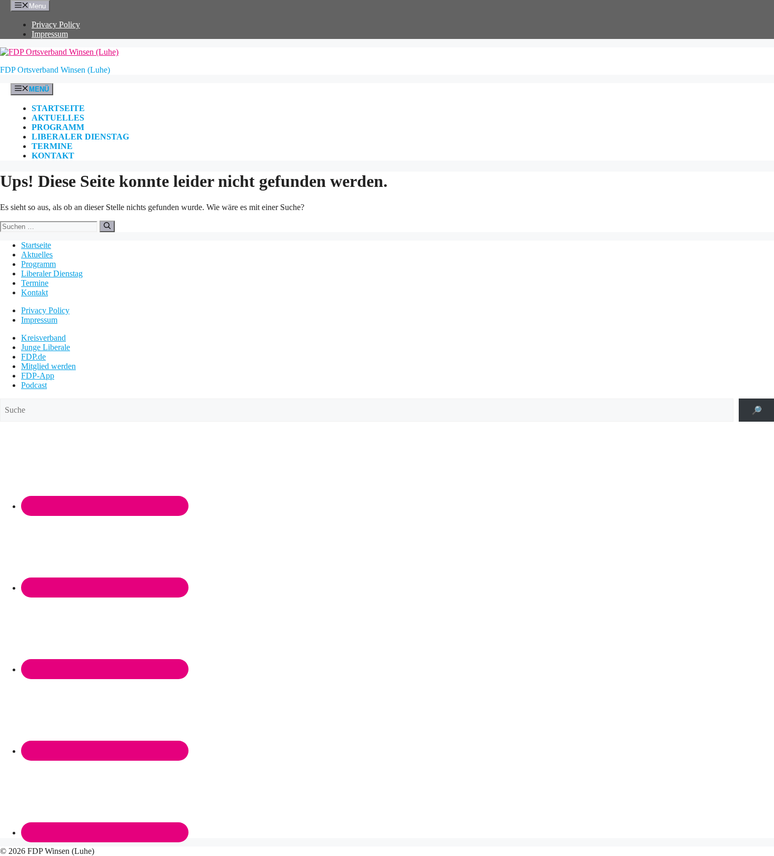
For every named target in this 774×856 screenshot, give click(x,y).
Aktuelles (58, 117)
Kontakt (53, 155)
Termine (52, 146)
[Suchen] (107, 226)
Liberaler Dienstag (80, 136)
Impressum (50, 33)
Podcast (34, 385)
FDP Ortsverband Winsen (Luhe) (55, 69)
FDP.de (33, 356)
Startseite (58, 108)
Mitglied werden (48, 366)
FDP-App (37, 375)
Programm (58, 127)
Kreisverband (43, 337)
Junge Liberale (45, 347)
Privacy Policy (56, 24)
